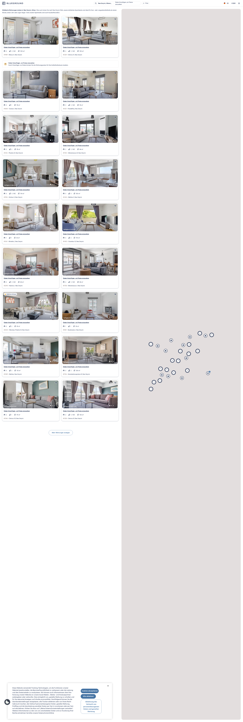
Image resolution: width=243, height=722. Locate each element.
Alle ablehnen (88, 696)
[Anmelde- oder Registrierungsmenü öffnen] (239, 3)
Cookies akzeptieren (90, 691)
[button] (151, 389)
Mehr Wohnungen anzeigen (61, 433)
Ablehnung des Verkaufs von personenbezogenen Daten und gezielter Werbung (91, 707)
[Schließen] (108, 686)
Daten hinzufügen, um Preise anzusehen (17, 47)
